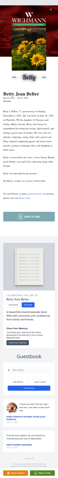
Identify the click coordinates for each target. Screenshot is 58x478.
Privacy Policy (21, 466)
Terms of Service (36, 466)
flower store (24, 197)
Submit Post (29, 388)
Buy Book (28, 305)
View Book (13, 305)
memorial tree (36, 193)
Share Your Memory (18, 342)
